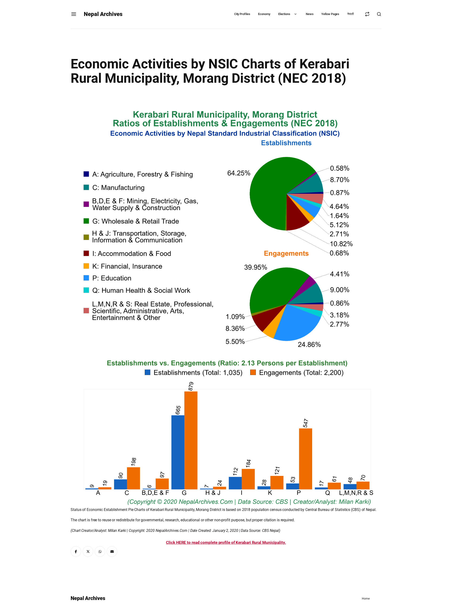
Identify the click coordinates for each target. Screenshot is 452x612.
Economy (264, 14)
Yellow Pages (330, 14)
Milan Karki (117, 530)
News (310, 14)
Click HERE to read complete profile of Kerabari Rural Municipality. (226, 542)
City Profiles (242, 14)
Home (366, 598)
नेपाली (350, 14)
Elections (284, 14)
